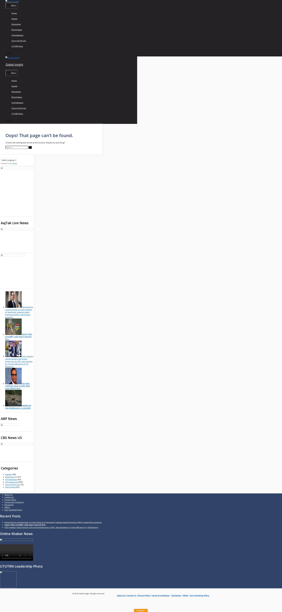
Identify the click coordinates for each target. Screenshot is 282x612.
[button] (9, 53)
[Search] (30, 147)
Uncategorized (11, 482)
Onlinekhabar (17, 35)
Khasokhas (16, 24)
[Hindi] (8, 157)
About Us (8, 494)
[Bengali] (2, 157)
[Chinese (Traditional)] (4, 157)
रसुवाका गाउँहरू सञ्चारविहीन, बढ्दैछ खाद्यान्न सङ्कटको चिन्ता (25, 525)
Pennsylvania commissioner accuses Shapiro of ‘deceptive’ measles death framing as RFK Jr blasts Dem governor (53, 522)
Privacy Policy (10, 499)
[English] (6, 157)
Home (14, 13)
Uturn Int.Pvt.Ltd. (18, 40)
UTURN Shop (17, 46)
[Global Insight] (12, 1)
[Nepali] (11, 157)
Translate (14, 163)
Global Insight (14, 64)
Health (14, 18)
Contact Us (9, 497)
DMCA (7, 507)
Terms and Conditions (14, 502)
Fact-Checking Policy (13, 510)
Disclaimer (9, 505)
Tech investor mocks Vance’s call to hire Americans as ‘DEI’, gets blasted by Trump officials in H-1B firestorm (51, 527)
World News (16, 29)
